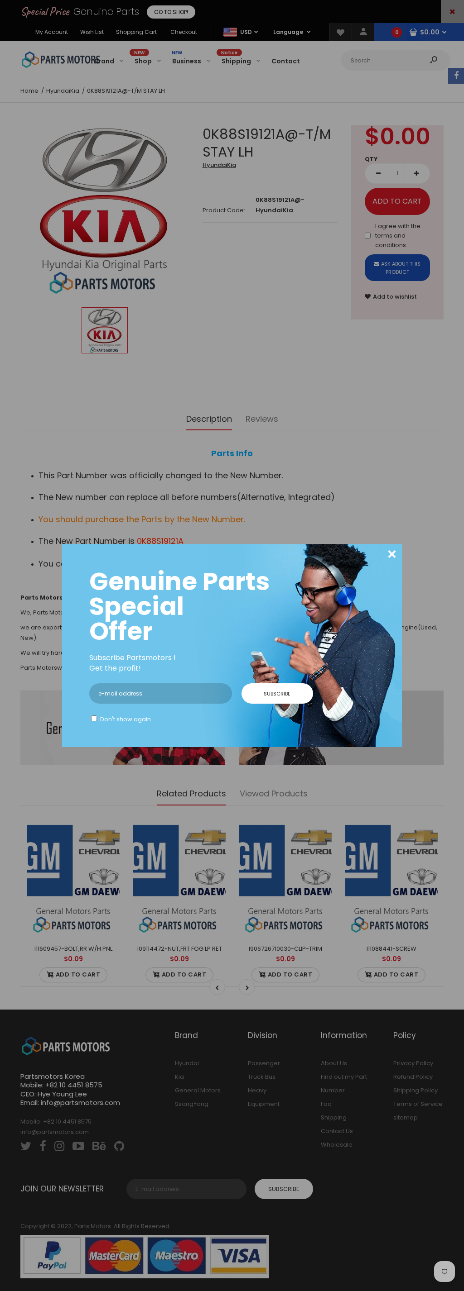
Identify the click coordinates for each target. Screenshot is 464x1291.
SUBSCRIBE (277, 693)
